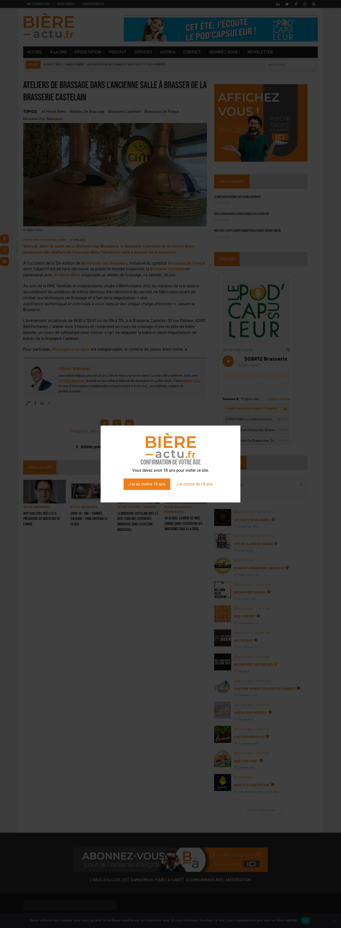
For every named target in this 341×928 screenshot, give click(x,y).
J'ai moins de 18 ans (194, 484)
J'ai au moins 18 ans (147, 484)
